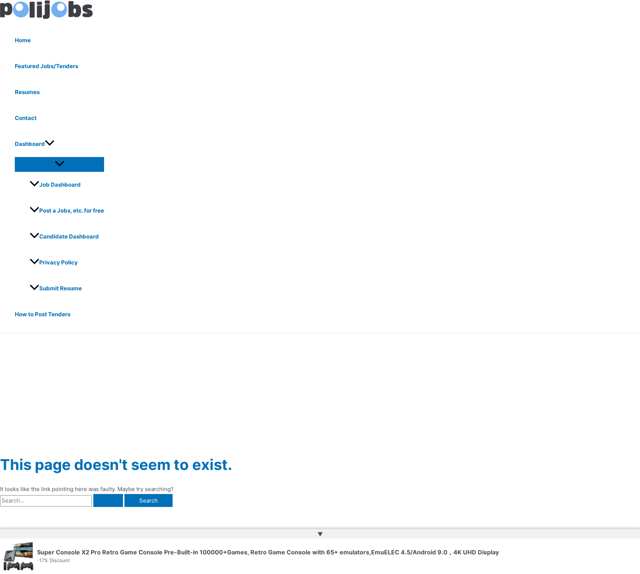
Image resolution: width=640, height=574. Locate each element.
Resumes (27, 92)
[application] (49, 144)
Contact (26, 117)
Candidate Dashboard (69, 236)
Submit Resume (60, 288)
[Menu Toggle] (59, 164)
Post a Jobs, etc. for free (71, 210)
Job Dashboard (60, 184)
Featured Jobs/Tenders (46, 66)
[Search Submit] (108, 500)
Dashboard (30, 143)
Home (23, 40)
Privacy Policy (58, 262)
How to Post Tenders (42, 314)
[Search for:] (62, 500)
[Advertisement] (320, 389)
